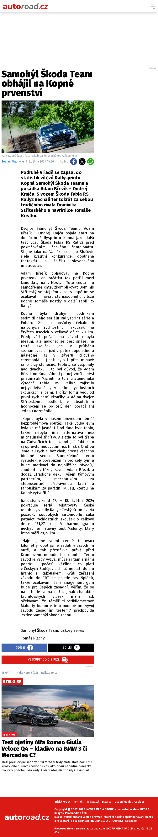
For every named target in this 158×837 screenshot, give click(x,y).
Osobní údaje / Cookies (129, 801)
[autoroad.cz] (25, 6)
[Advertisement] (127, 128)
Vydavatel (93, 801)
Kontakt (78, 801)
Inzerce (106, 801)
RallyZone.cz (49, 672)
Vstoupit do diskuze (44, 659)
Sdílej (20, 647)
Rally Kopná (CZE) (28, 672)
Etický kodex (62, 801)
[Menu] (152, 6)
